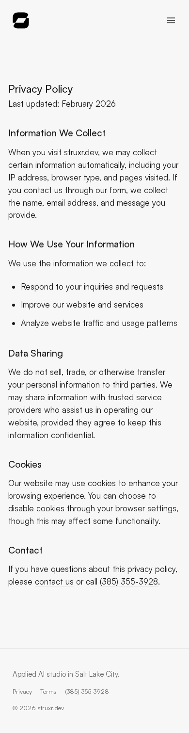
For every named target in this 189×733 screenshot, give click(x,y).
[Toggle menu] (171, 20)
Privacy (22, 691)
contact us (54, 581)
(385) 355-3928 (129, 581)
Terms (48, 691)
